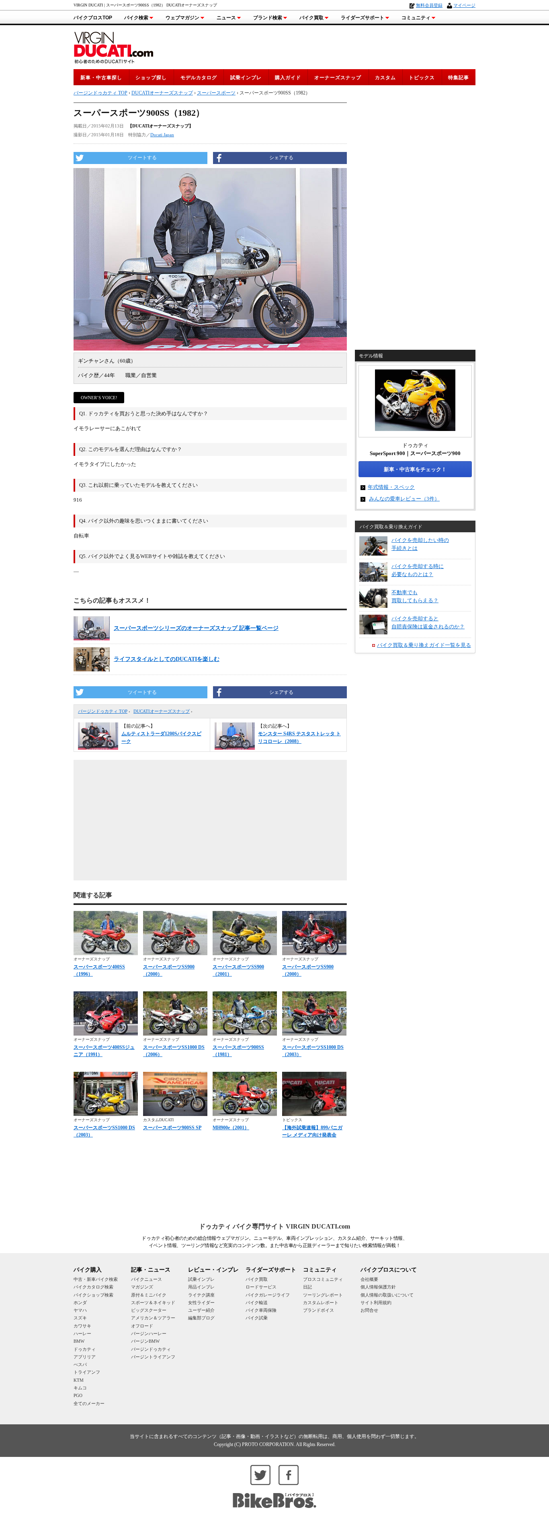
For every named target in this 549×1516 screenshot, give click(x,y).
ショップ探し (151, 77)
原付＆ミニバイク (148, 1294)
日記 (307, 1286)
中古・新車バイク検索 (96, 1279)
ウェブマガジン (182, 18)
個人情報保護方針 (378, 1286)
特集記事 (458, 77)
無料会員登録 (429, 5)
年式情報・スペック (391, 487)
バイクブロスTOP (93, 18)
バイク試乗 (257, 1317)
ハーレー (82, 1333)
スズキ (80, 1317)
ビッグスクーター (148, 1310)
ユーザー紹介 (201, 1310)
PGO (78, 1395)
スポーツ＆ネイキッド (153, 1302)
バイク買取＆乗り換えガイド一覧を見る (424, 645)
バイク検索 (136, 18)
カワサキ (82, 1325)
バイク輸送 (257, 1302)
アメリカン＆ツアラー (153, 1317)
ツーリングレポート (323, 1294)
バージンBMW (145, 1341)
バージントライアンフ (153, 1356)
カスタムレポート (320, 1302)
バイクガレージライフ (268, 1294)
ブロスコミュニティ (323, 1279)
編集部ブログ (201, 1317)
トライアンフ (87, 1372)
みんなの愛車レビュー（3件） (404, 499)
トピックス (422, 77)
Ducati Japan (162, 134)
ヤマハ (80, 1310)
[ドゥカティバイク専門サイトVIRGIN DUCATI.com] (114, 46)
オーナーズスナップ (337, 77)
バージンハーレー (148, 1333)
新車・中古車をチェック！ (415, 469)
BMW (79, 1341)
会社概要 (369, 1279)
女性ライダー (201, 1302)
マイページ (464, 5)
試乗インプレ (246, 77)
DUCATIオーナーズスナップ (161, 711)
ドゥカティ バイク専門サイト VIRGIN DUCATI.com (274, 1226)
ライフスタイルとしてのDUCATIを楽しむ (166, 659)
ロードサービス (261, 1286)
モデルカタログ (198, 77)
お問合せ (369, 1310)
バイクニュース (146, 1279)
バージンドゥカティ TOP (102, 711)
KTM (79, 1380)
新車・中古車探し (101, 77)
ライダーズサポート (362, 18)
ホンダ (80, 1302)
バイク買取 (311, 18)
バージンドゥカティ (151, 1349)
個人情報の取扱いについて (387, 1294)
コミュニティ (416, 18)
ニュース (226, 18)
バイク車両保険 (261, 1310)
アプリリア (85, 1356)
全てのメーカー (89, 1403)
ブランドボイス (318, 1310)
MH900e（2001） (231, 1127)
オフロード (142, 1325)
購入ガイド (288, 77)
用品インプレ (201, 1286)
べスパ (80, 1364)
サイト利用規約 (376, 1302)
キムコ (80, 1387)
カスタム (385, 77)
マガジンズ (142, 1286)
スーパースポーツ (216, 93)
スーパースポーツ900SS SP (172, 1127)
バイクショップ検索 (93, 1294)
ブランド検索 (267, 18)
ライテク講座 (201, 1294)
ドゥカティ (85, 1349)
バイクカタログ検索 (93, 1286)
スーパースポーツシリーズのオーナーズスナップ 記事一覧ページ (196, 628)
